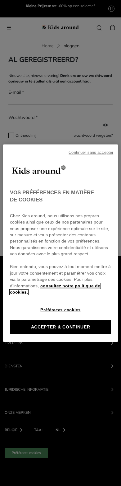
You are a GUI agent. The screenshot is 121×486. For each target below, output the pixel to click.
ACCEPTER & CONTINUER (60, 327)
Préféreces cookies (60, 310)
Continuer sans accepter (91, 152)
